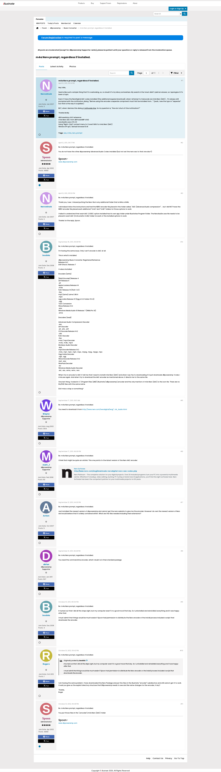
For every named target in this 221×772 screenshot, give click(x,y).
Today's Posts (53, 23)
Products (81, 3)
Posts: (40, 106)
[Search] (184, 14)
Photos (72, 66)
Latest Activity (56, 66)
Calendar (77, 23)
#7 (181, 502)
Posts (41, 66)
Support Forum (105, 3)
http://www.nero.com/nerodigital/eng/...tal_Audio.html (104, 409)
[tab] (41, 66)
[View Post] (87, 660)
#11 (181, 704)
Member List (66, 23)
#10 (181, 650)
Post (47, 116)
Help (148, 758)
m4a (69, 133)
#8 (182, 551)
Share (47, 111)
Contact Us (158, 758)
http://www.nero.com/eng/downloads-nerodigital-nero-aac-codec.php (105, 471)
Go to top (179, 758)
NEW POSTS (40, 23)
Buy (92, 3)
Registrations (122, 3)
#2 (182, 143)
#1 (182, 80)
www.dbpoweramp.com (67, 162)
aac (65, 133)
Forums (39, 19)
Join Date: (42, 104)
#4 (181, 242)
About (135, 3)
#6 (181, 451)
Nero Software (79, 469)
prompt (79, 133)
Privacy (168, 758)
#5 (181, 400)
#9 (181, 602)
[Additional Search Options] (180, 14)
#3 (182, 193)
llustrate (8, 3)
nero (74, 133)
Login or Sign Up (177, 9)
